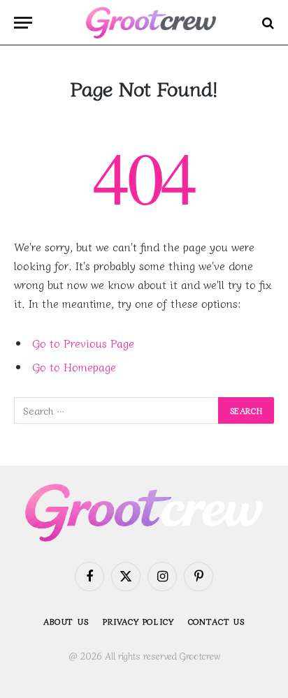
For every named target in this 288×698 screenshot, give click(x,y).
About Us (66, 621)
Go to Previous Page (83, 343)
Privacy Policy (138, 621)
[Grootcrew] (151, 22)
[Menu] (23, 22)
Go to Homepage (74, 367)
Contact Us (216, 621)
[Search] (266, 22)
